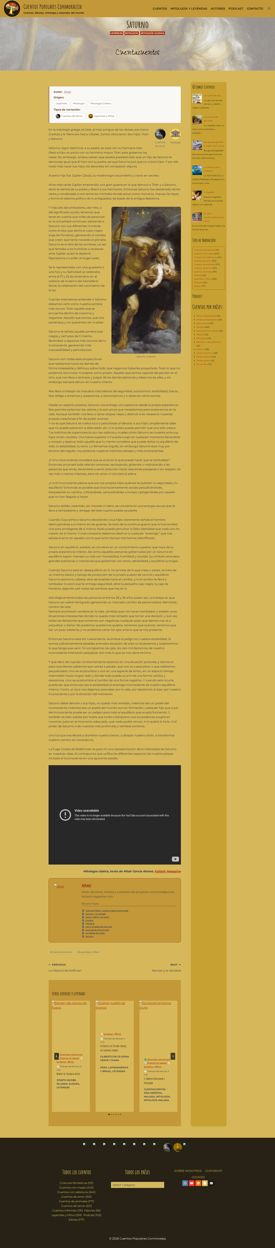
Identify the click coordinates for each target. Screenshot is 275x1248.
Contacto (255, 8)
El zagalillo (209, 192)
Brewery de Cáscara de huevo (68, 1074)
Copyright (213, 1171)
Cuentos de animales (204, 264)
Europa (74, 1084)
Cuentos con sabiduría (205, 257)
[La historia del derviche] (197, 120)
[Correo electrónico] (211, 1183)
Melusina (90, 923)
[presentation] (71, 1024)
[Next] (173, 1056)
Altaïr (67, 91)
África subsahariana (206, 316)
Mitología (131, 33)
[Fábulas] (117, 1151)
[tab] (109, 1114)
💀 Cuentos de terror (68, 1058)
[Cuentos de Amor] (157, 1151)
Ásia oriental (153, 1093)
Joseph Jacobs (66, 1080)
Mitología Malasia (156, 1100)
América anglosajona (207, 319)
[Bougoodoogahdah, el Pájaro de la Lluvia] (197, 145)
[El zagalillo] (197, 195)
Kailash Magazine (168, 871)
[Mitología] (187, 1151)
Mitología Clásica (152, 33)
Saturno (90, 936)
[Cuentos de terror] (167, 1151)
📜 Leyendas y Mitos (110, 1034)
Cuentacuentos (138, 53)
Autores (218, 8)
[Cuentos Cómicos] (107, 1151)
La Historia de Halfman (65, 967)
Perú (103, 1067)
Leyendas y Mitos (104, 116)
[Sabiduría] (137, 1151)
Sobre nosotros (188, 1171)
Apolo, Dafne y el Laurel (97, 917)
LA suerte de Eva (212, 95)
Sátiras (197, 286)
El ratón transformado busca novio (214, 217)
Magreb (200, 334)
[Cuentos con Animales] (147, 1151)
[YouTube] (192, 1183)
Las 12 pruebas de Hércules (99, 926)
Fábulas (198, 275)
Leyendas (117, 33)
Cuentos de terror (72, 116)
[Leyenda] (177, 1151)
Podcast (236, 8)
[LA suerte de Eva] (197, 98)
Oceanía (200, 349)
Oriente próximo (204, 353)
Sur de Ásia (202, 364)
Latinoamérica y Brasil (207, 331)
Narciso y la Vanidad (96, 914)
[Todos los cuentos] (87, 1151)
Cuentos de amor (202, 261)
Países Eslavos (203, 356)
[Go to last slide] (56, 1056)
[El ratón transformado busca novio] (197, 216)
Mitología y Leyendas (189, 8)
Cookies (198, 1177)
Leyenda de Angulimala (97, 930)
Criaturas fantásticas (204, 250)
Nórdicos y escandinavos (208, 342)
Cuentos (160, 8)
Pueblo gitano (203, 360)
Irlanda (62, 1084)
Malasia (149, 1096)
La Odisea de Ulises (95, 933)
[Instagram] (185, 1183)
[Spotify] (205, 1183)
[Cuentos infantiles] (97, 1151)
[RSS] (198, 1183)
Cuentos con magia (204, 253)
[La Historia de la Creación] (197, 170)
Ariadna (89, 920)
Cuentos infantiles (203, 271)
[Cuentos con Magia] (127, 1151)
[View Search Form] (269, 8)
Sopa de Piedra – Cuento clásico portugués (107, 910)
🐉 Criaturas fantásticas (69, 1054)
